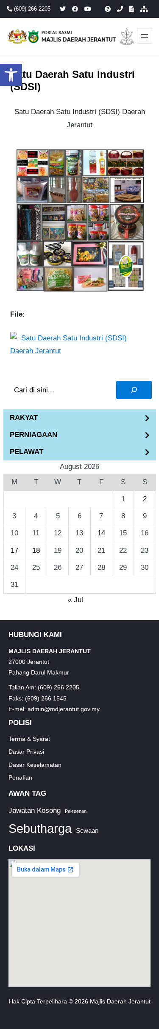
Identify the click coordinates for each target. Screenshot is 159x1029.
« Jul (75, 600)
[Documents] (131, 9)
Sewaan (87, 830)
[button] (11, 75)
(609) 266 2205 (31, 9)
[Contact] (120, 9)
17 (14, 550)
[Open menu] (144, 36)
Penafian (20, 777)
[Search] (134, 390)
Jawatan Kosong (34, 810)
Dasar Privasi (26, 751)
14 (101, 533)
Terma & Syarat (29, 738)
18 (36, 550)
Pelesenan (75, 811)
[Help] (108, 9)
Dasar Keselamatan (34, 764)
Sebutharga (40, 828)
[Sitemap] (144, 9)
